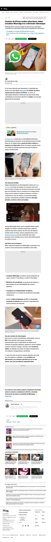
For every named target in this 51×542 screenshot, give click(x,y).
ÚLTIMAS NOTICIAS (11, 484)
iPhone (14, 422)
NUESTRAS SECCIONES (38, 510)
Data (43, 515)
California (7, 12)
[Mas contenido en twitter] (25, 525)
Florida (3, 12)
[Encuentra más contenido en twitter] (9, 39)
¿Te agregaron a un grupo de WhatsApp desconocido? (20, 31)
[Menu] (2, 8)
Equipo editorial (5, 513)
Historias (37, 525)
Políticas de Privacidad (23, 512)
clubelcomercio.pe (14, 535)
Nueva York (16, 12)
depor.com (28, 535)
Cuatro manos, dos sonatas (44, 12)
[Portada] (6, 512)
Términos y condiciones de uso (25, 510)
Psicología (21, 12)
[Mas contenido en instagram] (28, 525)
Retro (43, 518)
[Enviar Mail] (6, 81)
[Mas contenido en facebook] (23, 525)
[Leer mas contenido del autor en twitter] (21, 404)
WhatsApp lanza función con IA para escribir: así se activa (26, 132)
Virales (36, 522)
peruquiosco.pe (6, 537)
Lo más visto (9, 426)
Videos (43, 511)
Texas (11, 12)
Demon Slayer (35, 12)
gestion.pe (22, 535)
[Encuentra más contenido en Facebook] (6, 39)
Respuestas (37, 511)
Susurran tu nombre (28, 12)
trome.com (34, 535)
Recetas (44, 522)
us (35, 515)
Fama (36, 518)
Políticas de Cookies (23, 514)
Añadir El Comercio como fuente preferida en (34, 17)
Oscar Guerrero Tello (12, 81)
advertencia (10, 139)
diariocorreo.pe (42, 535)
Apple (18, 422)
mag (12, 537)
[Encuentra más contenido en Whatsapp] (12, 39)
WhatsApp (8, 422)
